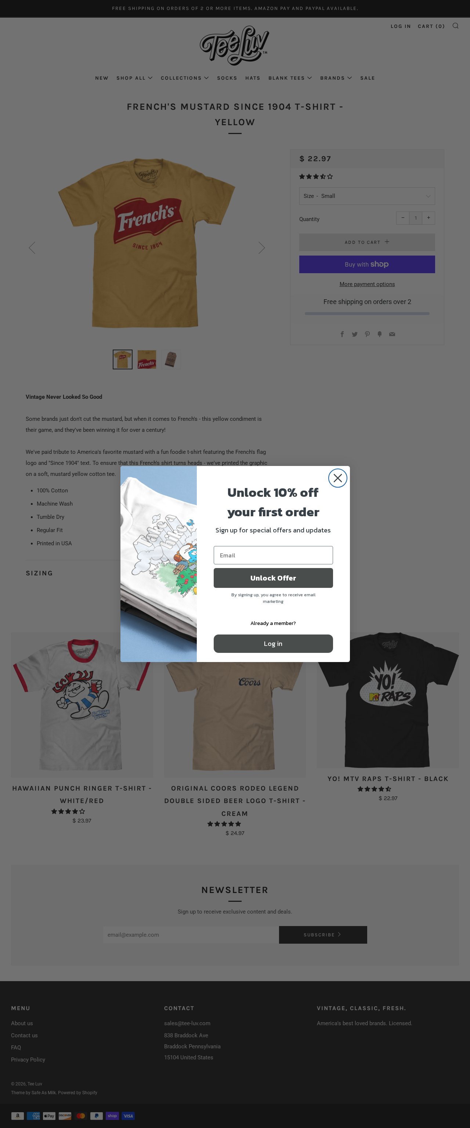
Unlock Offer (273, 577)
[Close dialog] (338, 478)
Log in (273, 643)
